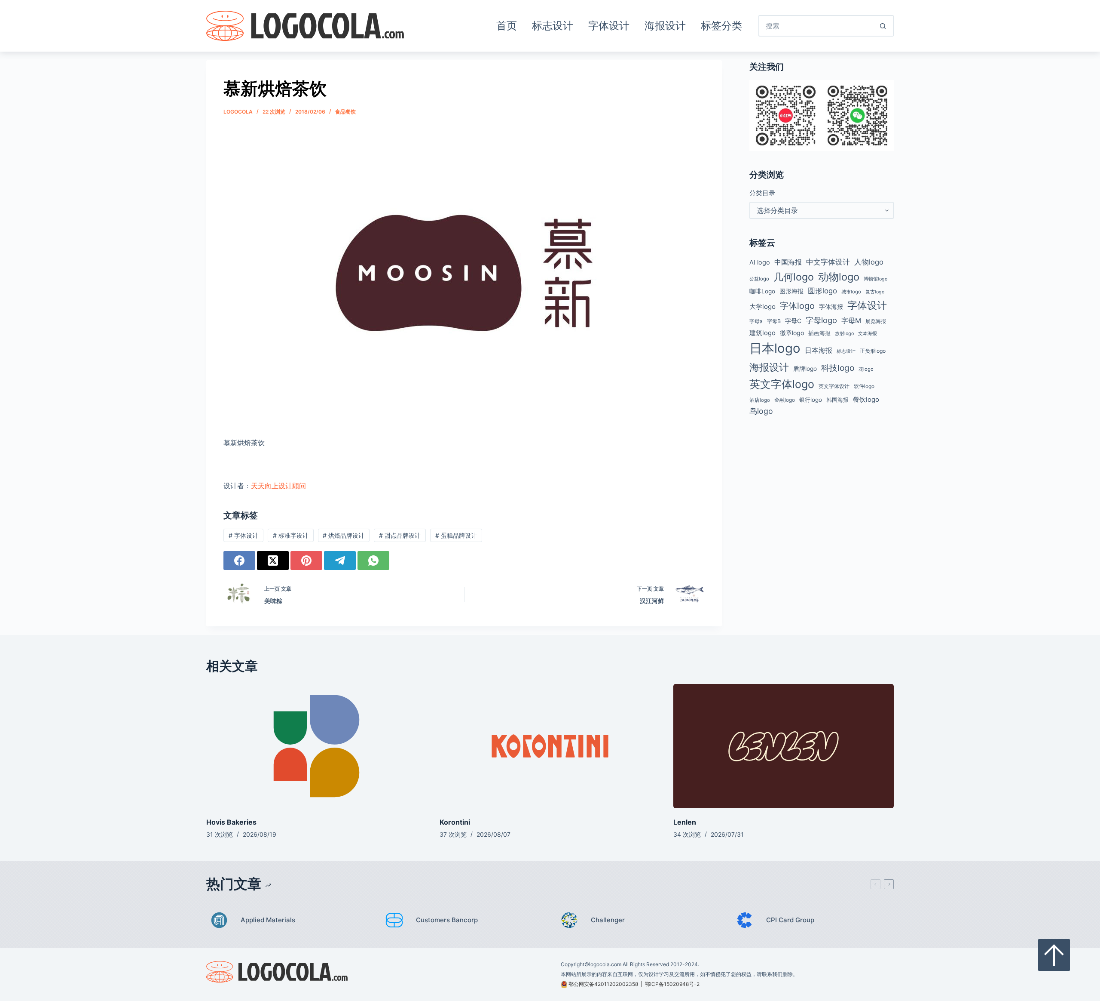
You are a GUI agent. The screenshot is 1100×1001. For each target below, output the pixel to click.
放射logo (844, 333)
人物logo (868, 262)
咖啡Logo (762, 291)
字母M (851, 320)
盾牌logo (805, 368)
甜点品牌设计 (400, 535)
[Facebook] (239, 560)
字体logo (797, 306)
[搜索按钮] (883, 26)
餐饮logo (866, 399)
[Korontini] (550, 746)
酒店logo (759, 400)
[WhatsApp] (373, 560)
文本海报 (867, 333)
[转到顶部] (1054, 955)
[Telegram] (340, 560)
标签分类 (721, 25)
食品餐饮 (345, 111)
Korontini (455, 822)
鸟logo (761, 411)
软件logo (864, 386)
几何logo (793, 277)
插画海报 (819, 333)
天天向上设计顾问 (278, 485)
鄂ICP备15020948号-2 (672, 984)
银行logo (810, 399)
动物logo (838, 277)
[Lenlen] (783, 746)
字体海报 (831, 306)
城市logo (851, 292)
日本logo (775, 348)
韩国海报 (837, 399)
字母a (756, 321)
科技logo (837, 368)
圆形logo (822, 290)
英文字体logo (781, 384)
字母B (774, 321)
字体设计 (608, 25)
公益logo (759, 279)
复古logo (874, 292)
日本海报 (818, 350)
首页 (506, 25)
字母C (793, 320)
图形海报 (791, 291)
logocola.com (605, 964)
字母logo (821, 320)
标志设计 (552, 25)
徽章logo (792, 332)
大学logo (762, 306)
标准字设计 (291, 535)
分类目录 (762, 193)
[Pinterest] (306, 560)
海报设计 (665, 25)
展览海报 (875, 321)
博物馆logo (875, 279)
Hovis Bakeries (231, 822)
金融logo (784, 400)
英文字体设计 (834, 386)
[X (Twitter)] (273, 560)
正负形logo (873, 351)
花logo (866, 369)
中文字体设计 (828, 261)
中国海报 (788, 262)
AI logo (759, 262)
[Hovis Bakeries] (316, 746)
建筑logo (762, 333)
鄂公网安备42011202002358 (603, 984)
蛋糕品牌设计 (456, 535)
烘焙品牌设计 (343, 535)
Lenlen (684, 822)
